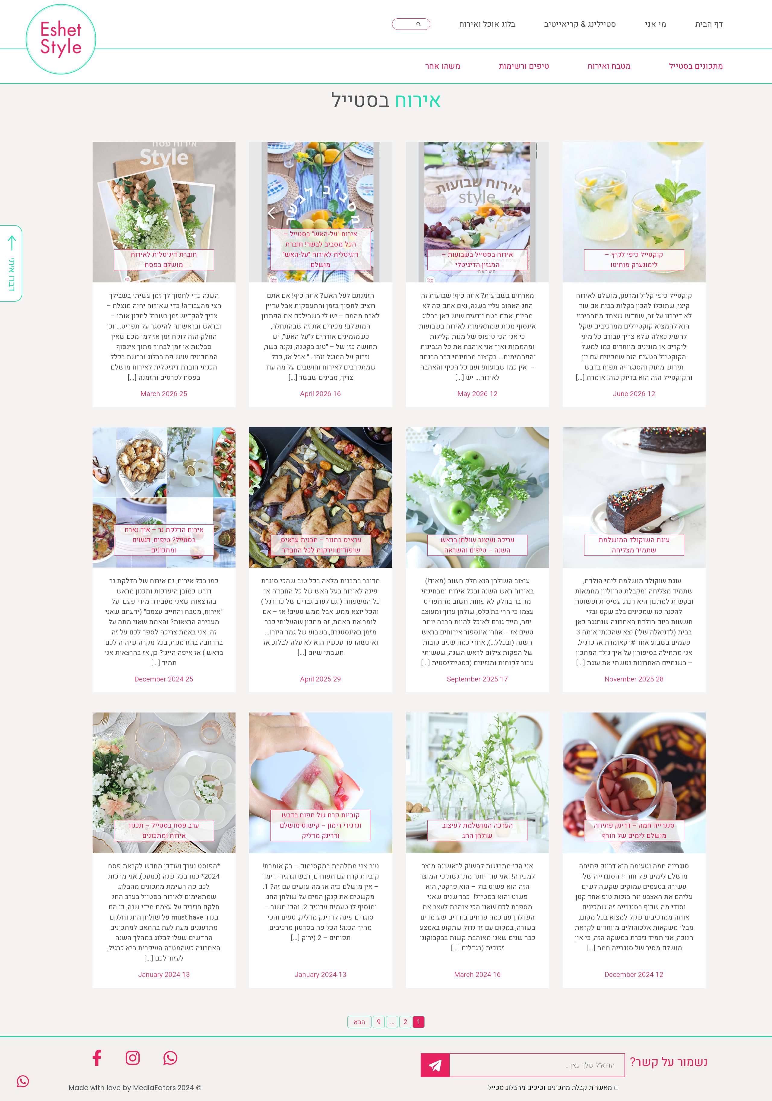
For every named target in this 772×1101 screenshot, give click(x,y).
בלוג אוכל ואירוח (487, 24)
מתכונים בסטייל (696, 66)
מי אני (655, 24)
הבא (359, 1022)
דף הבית (709, 24)
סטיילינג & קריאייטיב (580, 24)
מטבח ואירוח (609, 66)
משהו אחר (442, 66)
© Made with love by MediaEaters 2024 (134, 1088)
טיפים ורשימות (524, 66)
